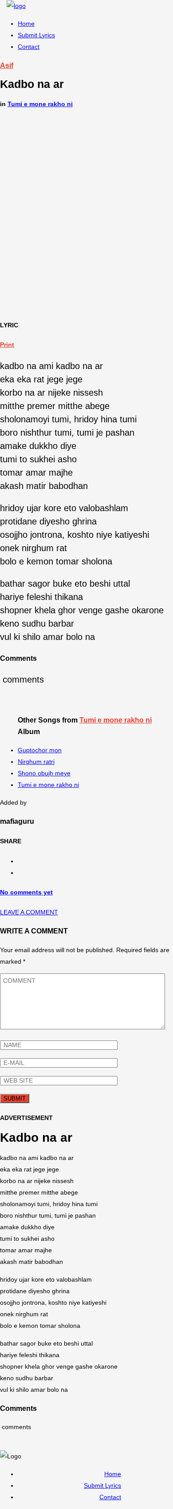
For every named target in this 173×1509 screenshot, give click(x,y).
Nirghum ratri (36, 761)
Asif (6, 65)
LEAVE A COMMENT (29, 912)
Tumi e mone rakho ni (40, 103)
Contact (28, 46)
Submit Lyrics (36, 35)
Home (26, 23)
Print (7, 344)
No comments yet (26, 892)
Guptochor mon (40, 750)
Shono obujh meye (44, 773)
